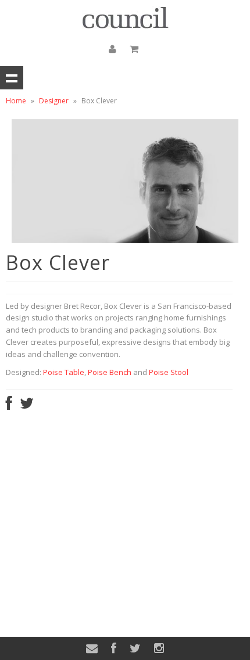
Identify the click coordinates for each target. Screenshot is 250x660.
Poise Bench (109, 372)
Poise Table (63, 372)
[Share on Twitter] (27, 406)
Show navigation (11, 77)
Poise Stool (168, 372)
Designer (54, 101)
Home (16, 101)
